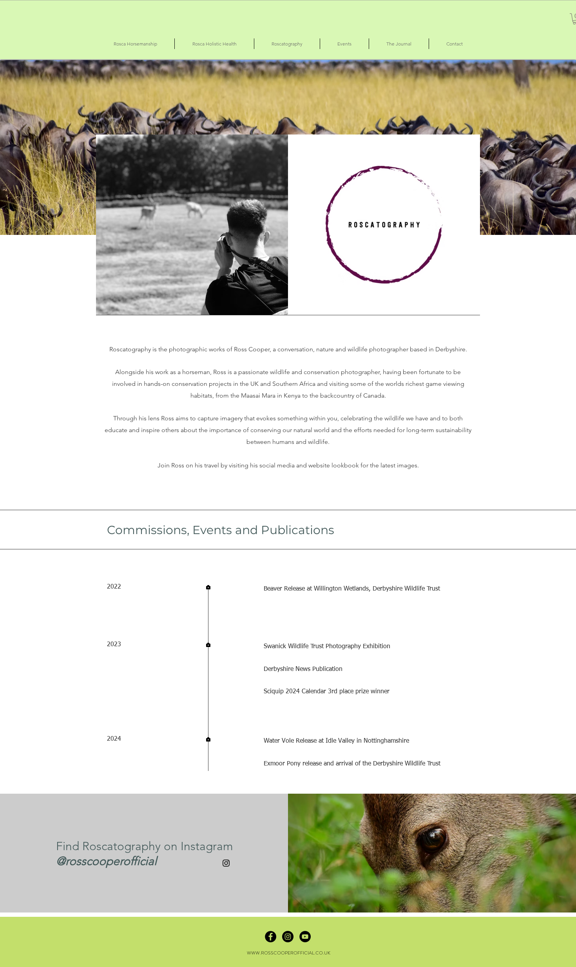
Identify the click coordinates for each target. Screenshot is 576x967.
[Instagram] (226, 863)
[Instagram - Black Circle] (287, 936)
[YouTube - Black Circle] (305, 936)
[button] (135, 43)
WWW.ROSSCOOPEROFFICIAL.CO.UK (288, 952)
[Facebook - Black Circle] (270, 936)
